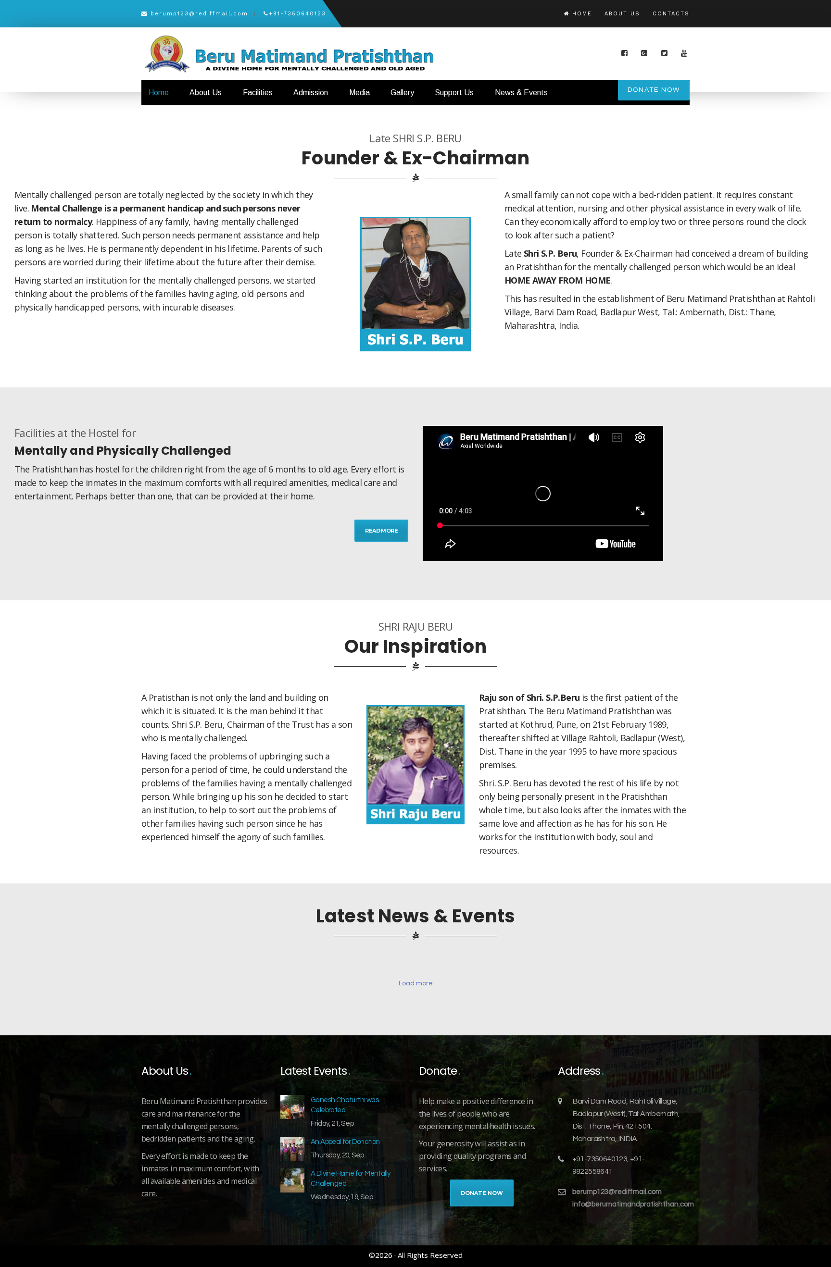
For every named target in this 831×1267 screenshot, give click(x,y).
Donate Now (654, 90)
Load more (416, 983)
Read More (381, 530)
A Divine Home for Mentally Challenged (350, 1178)
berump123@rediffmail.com (617, 1191)
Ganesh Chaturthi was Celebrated (344, 1105)
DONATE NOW (482, 1193)
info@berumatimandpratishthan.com (633, 1204)
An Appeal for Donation (345, 1141)
